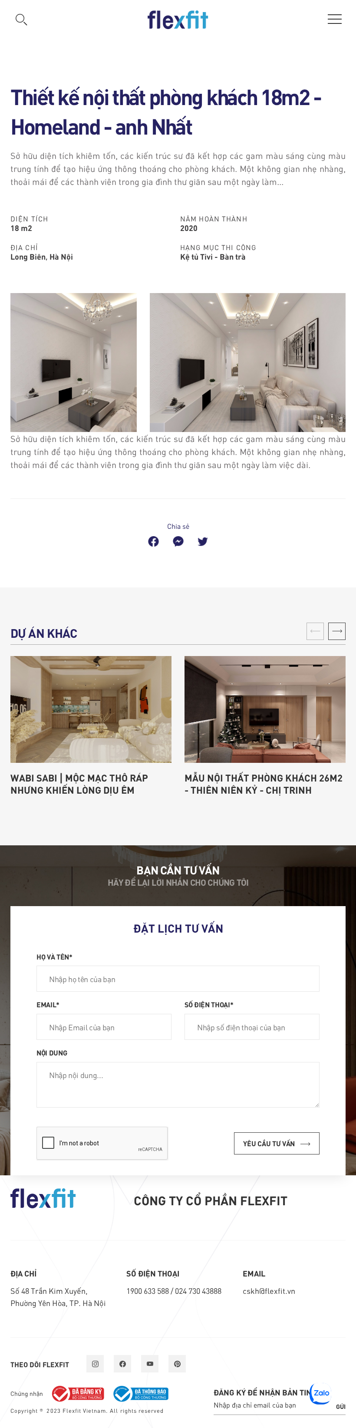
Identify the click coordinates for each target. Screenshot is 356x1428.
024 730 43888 (198, 1291)
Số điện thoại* (209, 1004)
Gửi (341, 1406)
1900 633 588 (148, 1291)
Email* (47, 1004)
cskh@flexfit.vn (269, 1291)
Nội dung (51, 1052)
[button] (337, 631)
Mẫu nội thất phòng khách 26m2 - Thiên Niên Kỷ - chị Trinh (264, 784)
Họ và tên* (54, 956)
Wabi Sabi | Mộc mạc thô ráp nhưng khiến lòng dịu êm (79, 784)
